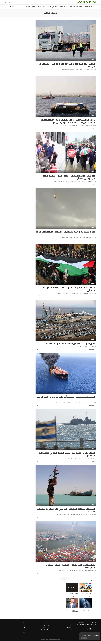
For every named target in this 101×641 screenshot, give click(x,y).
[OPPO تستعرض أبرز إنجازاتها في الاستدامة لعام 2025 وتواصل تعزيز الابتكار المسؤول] (72, 587)
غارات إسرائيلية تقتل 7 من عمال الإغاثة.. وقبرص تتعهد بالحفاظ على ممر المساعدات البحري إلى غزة (68, 121)
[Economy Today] (87, 2)
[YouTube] (6, 2)
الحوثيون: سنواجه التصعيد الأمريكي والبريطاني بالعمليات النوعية (66, 510)
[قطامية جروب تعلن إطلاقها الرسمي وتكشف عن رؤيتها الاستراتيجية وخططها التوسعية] (72, 603)
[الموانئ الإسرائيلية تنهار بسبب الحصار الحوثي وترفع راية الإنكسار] (66, 429)
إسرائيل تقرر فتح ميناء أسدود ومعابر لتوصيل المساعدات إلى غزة (67, 65)
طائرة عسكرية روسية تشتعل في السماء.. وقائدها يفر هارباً (66, 231)
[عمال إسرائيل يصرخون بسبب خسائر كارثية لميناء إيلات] (66, 320)
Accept (84, 638)
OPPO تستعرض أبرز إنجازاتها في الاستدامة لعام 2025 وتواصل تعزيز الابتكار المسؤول (72, 595)
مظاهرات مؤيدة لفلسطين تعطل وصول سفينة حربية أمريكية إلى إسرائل (69, 177)
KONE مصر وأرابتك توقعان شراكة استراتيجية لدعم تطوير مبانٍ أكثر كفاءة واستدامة (86, 595)
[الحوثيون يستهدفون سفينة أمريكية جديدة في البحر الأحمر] (66, 373)
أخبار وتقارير (92, 59)
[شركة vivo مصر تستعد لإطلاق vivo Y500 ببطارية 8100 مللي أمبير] (85, 603)
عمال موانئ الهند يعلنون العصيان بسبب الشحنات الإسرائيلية (71, 566)
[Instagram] (7, 2)
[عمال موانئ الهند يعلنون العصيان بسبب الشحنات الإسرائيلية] (66, 541)
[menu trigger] (94, 7)
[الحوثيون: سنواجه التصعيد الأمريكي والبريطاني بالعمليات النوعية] (66, 485)
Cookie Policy (96, 635)
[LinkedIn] (87, 629)
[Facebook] (11, 2)
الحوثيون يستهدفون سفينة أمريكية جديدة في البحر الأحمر (66, 397)
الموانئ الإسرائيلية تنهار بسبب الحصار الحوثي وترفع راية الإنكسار (67, 454)
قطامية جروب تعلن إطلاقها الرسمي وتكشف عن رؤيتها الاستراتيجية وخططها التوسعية (72, 610)
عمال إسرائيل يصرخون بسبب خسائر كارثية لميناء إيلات (69, 343)
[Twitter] (9, 2)
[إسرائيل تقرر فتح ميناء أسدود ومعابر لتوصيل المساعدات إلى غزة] (66, 40)
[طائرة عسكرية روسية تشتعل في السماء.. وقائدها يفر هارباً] (66, 208)
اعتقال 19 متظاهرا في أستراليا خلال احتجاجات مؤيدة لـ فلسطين (68, 288)
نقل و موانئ (91, 560)
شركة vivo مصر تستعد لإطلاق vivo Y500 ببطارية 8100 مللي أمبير (86, 609)
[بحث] (6, 7)
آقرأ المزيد (38, 72)
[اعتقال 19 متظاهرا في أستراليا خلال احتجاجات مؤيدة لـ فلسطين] (66, 264)
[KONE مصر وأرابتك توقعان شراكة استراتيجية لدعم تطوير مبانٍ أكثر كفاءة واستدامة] (85, 587)
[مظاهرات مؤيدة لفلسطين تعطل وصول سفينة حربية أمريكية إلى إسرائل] (66, 152)
